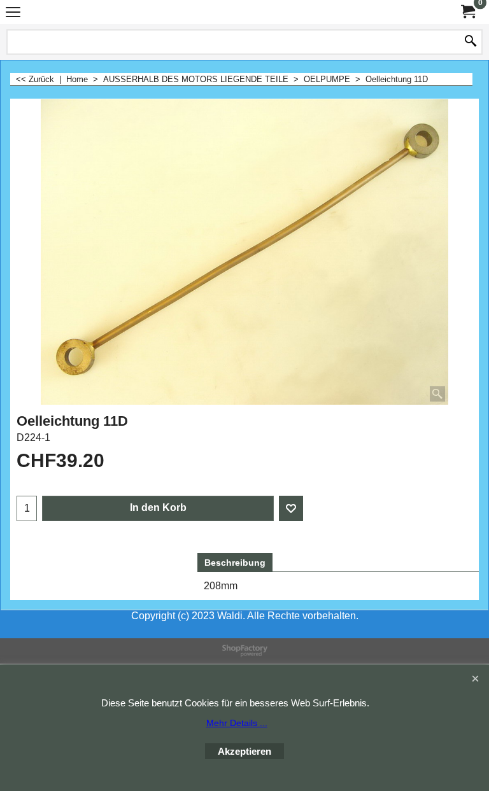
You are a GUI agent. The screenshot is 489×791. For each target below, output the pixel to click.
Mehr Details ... (236, 723)
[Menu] (13, 13)
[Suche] (470, 42)
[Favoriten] (291, 508)
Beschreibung (235, 562)
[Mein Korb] (467, 12)
